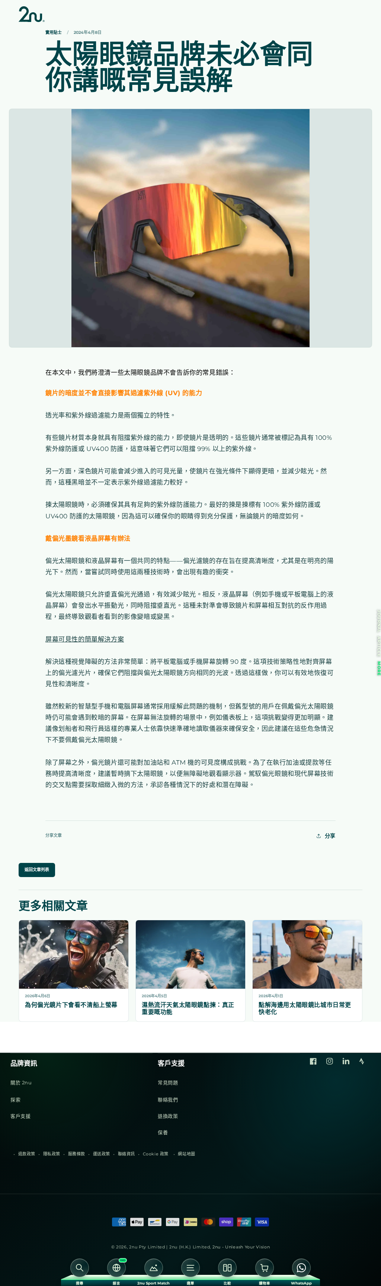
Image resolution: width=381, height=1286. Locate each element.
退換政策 (168, 1116)
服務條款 (76, 1154)
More (379, 668)
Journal (379, 621)
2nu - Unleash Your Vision (241, 1247)
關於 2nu (21, 1082)
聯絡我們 (168, 1100)
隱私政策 (51, 1154)
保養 (163, 1132)
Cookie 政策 (156, 1154)
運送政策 (101, 1154)
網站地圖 (186, 1154)
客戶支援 (20, 1116)
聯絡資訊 (126, 1154)
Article (379, 646)
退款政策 (26, 1154)
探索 (15, 1100)
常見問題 (168, 1082)
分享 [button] (330, 835)
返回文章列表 (37, 869)
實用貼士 (53, 33)
